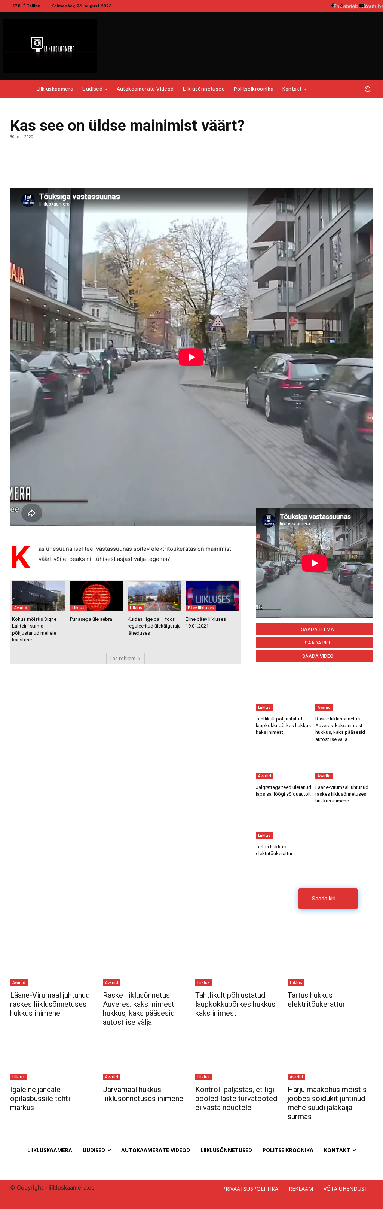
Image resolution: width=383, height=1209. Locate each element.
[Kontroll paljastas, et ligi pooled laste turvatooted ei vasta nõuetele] (238, 1056)
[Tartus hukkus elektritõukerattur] (284, 822)
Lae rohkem (122, 658)
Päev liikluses (201, 607)
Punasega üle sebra (91, 619)
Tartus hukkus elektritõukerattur (316, 1000)
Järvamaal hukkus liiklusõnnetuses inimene (143, 1094)
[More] (69, 168)
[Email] (52, 168)
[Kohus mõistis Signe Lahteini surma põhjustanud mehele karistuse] (38, 596)
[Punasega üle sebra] (96, 596)
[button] (367, 89)
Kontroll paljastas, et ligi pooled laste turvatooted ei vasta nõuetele (236, 1098)
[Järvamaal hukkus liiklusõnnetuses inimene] (145, 1056)
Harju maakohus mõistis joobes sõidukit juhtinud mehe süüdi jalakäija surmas (327, 1103)
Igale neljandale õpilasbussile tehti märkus (40, 1098)
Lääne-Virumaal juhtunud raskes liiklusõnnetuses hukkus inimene (341, 794)
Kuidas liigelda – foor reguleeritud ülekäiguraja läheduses (154, 625)
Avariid (20, 607)
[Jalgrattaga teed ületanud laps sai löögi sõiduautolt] (284, 763)
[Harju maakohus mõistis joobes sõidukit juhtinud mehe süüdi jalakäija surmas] (330, 1056)
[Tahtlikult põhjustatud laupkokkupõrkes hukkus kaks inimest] (284, 694)
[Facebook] (17, 168)
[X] (34, 168)
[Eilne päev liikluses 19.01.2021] (212, 596)
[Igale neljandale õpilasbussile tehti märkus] (52, 1056)
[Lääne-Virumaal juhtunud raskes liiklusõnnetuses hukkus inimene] (344, 763)
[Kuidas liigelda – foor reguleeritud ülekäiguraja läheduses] (154, 596)
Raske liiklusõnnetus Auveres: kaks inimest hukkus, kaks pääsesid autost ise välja (139, 1009)
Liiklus (78, 607)
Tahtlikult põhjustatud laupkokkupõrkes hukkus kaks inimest (283, 725)
